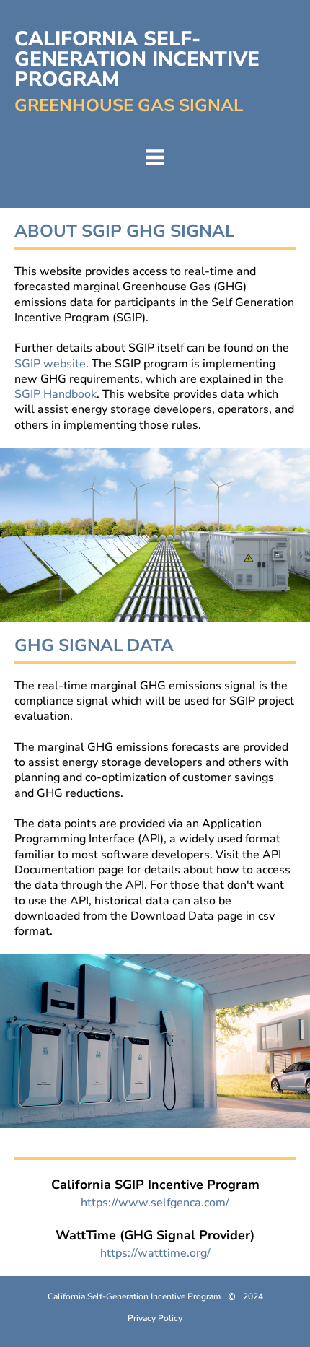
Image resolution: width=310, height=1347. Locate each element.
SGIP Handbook (55, 394)
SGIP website (50, 364)
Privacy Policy (155, 1318)
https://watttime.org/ (155, 1253)
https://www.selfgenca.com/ (155, 1203)
